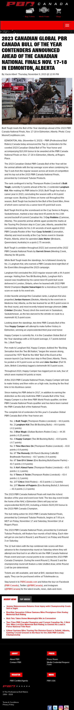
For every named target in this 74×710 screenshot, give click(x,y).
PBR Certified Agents (19, 681)
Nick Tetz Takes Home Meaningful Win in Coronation (31, 618)
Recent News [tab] (10, 599)
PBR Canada (11, 585)
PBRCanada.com (28, 582)
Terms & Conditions (11, 702)
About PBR (14, 659)
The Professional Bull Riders (16, 692)
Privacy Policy (8, 705)
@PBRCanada (34, 585)
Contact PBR (15, 662)
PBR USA (51, 681)
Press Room (52, 659)
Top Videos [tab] (25, 599)
